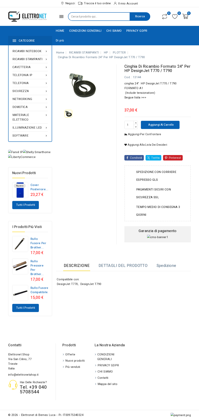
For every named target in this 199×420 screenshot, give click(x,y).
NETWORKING (30, 99)
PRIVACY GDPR (136, 31)
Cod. (127, 77)
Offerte (70, 354)
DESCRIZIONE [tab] (77, 265)
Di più (60, 40)
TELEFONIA (30, 83)
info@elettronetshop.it (23, 375)
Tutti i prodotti (25, 205)
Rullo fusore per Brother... (38, 243)
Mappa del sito (108, 384)
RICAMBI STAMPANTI (30, 59)
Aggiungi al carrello (161, 125)
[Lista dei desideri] (174, 16)
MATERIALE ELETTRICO (30, 117)
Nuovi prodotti (75, 361)
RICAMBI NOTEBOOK (30, 51)
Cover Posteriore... (39, 187)
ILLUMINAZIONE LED (30, 127)
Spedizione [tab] (166, 265)
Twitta (155, 158)
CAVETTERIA (30, 67)
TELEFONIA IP (30, 75)
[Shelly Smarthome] (37, 152)
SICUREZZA (30, 91)
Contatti (14, 345)
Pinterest (175, 158)
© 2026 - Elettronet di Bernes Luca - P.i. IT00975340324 (45, 415)
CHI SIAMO (114, 31)
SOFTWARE (30, 135)
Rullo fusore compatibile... (40, 290)
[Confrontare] (164, 16)
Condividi (136, 158)
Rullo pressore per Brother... (37, 267)
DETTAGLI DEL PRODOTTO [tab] (123, 265)
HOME (60, 31)
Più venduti (72, 367)
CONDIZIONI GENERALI (85, 31)
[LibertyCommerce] (22, 156)
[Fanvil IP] (15, 152)
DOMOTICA (30, 107)
